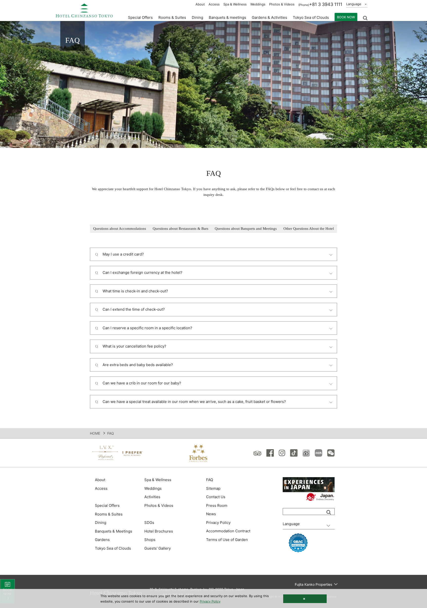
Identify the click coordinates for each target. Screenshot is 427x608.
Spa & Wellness (235, 4)
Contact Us (215, 496)
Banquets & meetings (227, 17)
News (211, 514)
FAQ (209, 479)
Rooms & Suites (109, 514)
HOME (95, 433)
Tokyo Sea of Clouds (311, 17)
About (200, 4)
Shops (149, 539)
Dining (100, 522)
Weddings (257, 4)
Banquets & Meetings (113, 531)
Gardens (102, 539)
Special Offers (140, 17)
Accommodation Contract (228, 531)
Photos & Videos (282, 4)
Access (214, 4)
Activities (152, 496)
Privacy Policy (218, 522)
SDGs (149, 522)
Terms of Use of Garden (227, 539)
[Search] (328, 512)
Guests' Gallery (157, 548)
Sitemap (213, 488)
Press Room (216, 505)
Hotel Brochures (158, 531)
